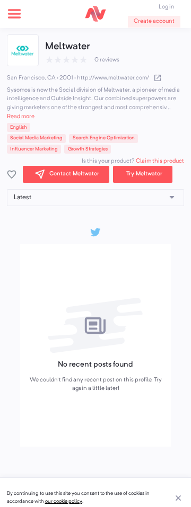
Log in (167, 7)
